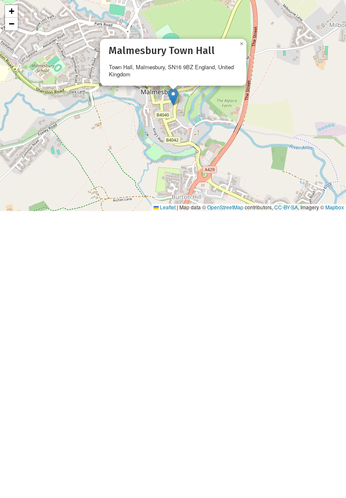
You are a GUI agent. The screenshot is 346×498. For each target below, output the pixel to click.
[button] (173, 97)
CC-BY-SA (286, 207)
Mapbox (334, 207)
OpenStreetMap (225, 207)
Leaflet (167, 207)
